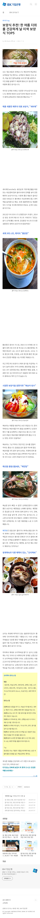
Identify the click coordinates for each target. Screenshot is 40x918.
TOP (35, 900)
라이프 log (8, 796)
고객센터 (5, 903)
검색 (31, 4)
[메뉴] (35, 4)
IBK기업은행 (7, 869)
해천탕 (5, 530)
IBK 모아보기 (14, 12)
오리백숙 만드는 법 (10, 675)
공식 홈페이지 (7, 900)
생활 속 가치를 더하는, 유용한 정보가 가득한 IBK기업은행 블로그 (15, 873)
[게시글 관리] (12, 787)
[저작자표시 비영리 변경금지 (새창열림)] (27, 787)
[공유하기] (9, 787)
